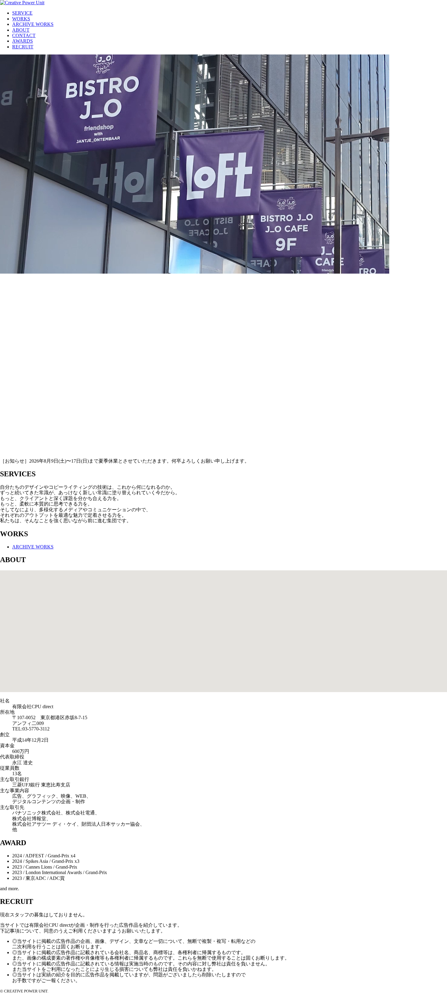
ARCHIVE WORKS (33, 24)
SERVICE (22, 13)
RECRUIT (22, 46)
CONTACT (24, 35)
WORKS (21, 18)
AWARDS (22, 41)
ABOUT (20, 30)
